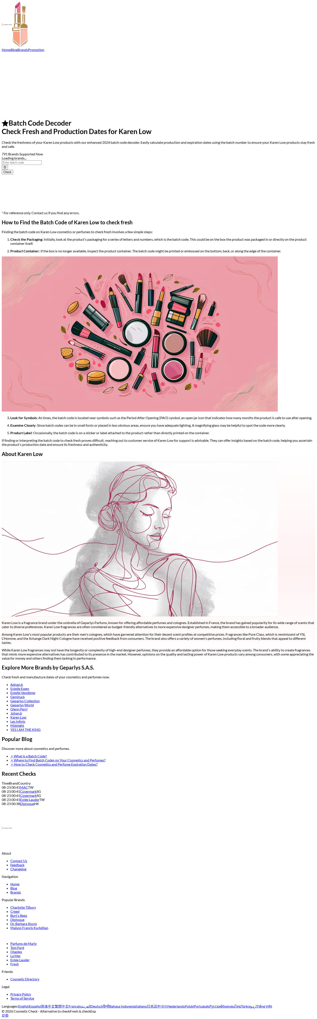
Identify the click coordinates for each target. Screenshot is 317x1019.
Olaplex (16, 952)
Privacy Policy (20, 994)
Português (201, 1006)
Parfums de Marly (23, 943)
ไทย (238, 1006)
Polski (189, 1006)
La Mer (15, 956)
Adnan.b (16, 684)
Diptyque (27, 804)
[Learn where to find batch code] (5, 167)
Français (75, 1006)
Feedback (17, 865)
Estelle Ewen (19, 689)
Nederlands (176, 1006)
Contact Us (18, 861)
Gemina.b (17, 697)
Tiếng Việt (264, 1006)
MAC (24, 787)
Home (6, 50)
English (23, 1006)
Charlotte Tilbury (23, 907)
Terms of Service (22, 998)
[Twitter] (3, 1015)
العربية (86, 1006)
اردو (254, 1006)
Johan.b (16, 713)
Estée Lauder (29, 799)
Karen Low (18, 717)
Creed (14, 911)
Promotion (36, 50)
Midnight (17, 725)
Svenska (229, 1006)
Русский (216, 1006)
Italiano (141, 1006)
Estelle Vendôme (22, 693)
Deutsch (97, 1006)
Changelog (18, 869)
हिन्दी (106, 1006)
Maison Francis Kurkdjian (29, 928)
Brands (22, 50)
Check (7, 172)
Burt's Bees (18, 915)
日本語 (152, 1006)
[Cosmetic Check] (15, 46)
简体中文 (48, 1006)
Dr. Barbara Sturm (23, 924)
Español (35, 1006)
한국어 (162, 1006)
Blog (14, 50)
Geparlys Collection (25, 701)
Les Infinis (17, 721)
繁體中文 (62, 1006)
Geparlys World (22, 705)
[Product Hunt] (7, 1015)
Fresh (14, 964)
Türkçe (246, 1006)
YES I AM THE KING (25, 729)
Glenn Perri (18, 709)
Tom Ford (17, 948)
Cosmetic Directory (24, 979)
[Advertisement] (158, 84)
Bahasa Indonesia (122, 1006)
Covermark (28, 791)
